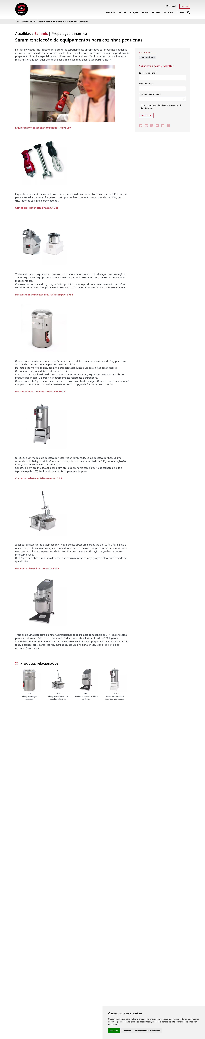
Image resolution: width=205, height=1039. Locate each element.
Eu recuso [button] (127, 1031)
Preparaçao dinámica (69, 33)
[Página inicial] (21, 9)
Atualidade (31, 33)
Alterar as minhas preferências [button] (147, 1031)
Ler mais (150, 108)
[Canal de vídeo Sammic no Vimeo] (140, 125)
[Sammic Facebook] (168, 125)
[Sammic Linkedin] (162, 125)
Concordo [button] (114, 1031)
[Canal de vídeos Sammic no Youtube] (146, 125)
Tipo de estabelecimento (150, 94)
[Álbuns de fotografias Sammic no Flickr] (157, 125)
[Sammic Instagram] (151, 125)
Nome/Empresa (146, 83)
